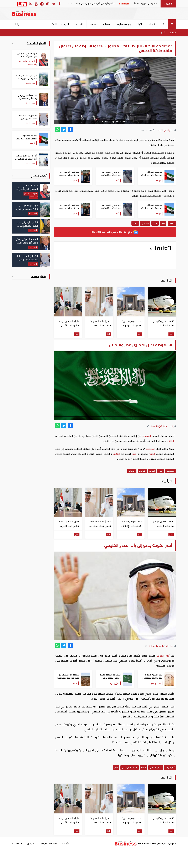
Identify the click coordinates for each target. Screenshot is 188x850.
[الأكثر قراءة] (12, 276)
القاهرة (170, 441)
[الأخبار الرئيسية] (12, 43)
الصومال (145, 223)
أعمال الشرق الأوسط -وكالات (161, 646)
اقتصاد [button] (152, 24)
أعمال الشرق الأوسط (165, 130)
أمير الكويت (163, 655)
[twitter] (63, 129)
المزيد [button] (66, 24)
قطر (116, 767)
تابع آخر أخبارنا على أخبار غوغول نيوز (112, 231)
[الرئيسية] (163, 24)
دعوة (143, 767)
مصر (134, 454)
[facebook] (70, 129)
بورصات (106, 24)
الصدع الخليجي (155, 767)
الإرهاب (116, 454)
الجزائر (155, 223)
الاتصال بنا (17, 843)
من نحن (31, 843)
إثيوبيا (135, 223)
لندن (163, 223)
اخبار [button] (140, 24)
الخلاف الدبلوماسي (129, 767)
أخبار (163, 32)
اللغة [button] (54, 24)
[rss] (30, 3)
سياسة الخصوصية (48, 843)
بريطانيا (171, 223)
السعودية (146, 436)
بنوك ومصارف (124, 24)
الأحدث (79, 24)
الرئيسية (172, 32)
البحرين (152, 454)
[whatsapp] (57, 129)
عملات (93, 24)
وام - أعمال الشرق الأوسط (162, 426)
